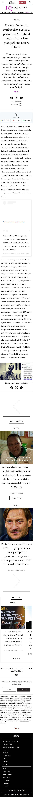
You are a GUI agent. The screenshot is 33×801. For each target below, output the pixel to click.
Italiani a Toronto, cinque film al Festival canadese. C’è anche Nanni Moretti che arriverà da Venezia (13, 638)
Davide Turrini (17, 493)
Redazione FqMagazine (14, 650)
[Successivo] (16, 583)
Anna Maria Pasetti (17, 570)
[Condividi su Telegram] (21, 98)
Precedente (16, 421)
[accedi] (30, 2)
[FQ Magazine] (16, 8)
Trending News (5, 12)
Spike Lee (17, 253)
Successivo (16, 498)
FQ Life (14, 12)
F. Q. (17, 91)
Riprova (16, 728)
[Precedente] (16, 408)
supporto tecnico (24, 721)
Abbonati (22, 2)
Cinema (27, 12)
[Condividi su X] (16, 98)
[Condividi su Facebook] (11, 98)
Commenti (14, 104)
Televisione (20, 12)
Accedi (9, 690)
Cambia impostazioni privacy (11, 747)
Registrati (23, 690)
